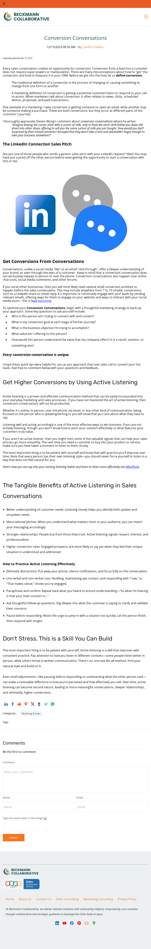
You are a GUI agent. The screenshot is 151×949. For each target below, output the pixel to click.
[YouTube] (64, 923)
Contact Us (43, 899)
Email (79, 797)
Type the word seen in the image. (23, 818)
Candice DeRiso (93, 47)
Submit (13, 837)
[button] (4, 4)
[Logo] (26, 16)
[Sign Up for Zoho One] (21, 881)
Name (6, 797)
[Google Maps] (94, 923)
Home (10, 899)
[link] (75, 177)
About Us (25, 899)
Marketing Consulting (98, 899)
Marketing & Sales (31, 713)
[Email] (86, 923)
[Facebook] (72, 923)
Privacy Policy (127, 899)
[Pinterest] (79, 923)
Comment (9, 762)
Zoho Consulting (67, 899)
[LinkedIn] (57, 923)
